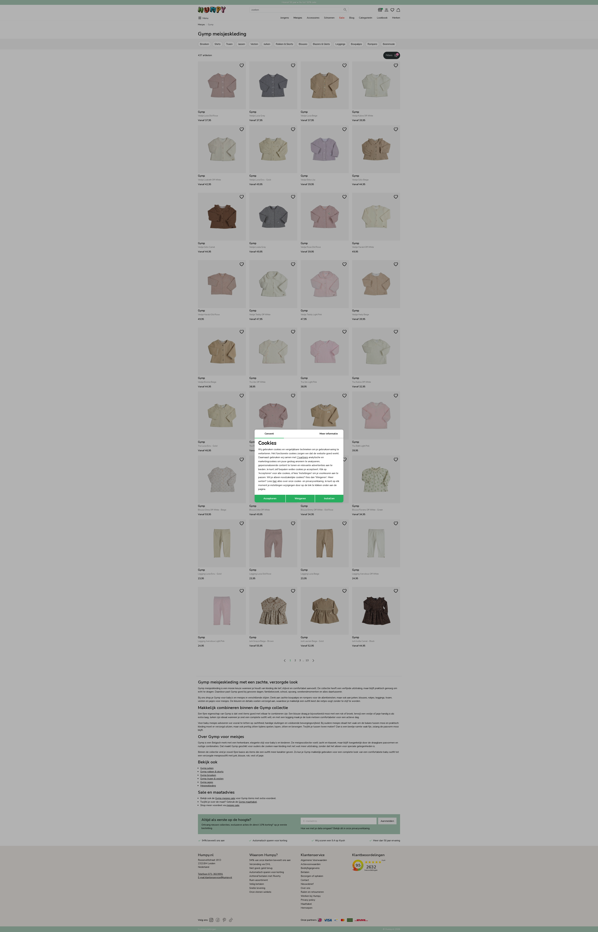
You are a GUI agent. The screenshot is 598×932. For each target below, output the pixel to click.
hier (275, 481)
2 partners (302, 457)
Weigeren (300, 498)
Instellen (329, 498)
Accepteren (269, 498)
